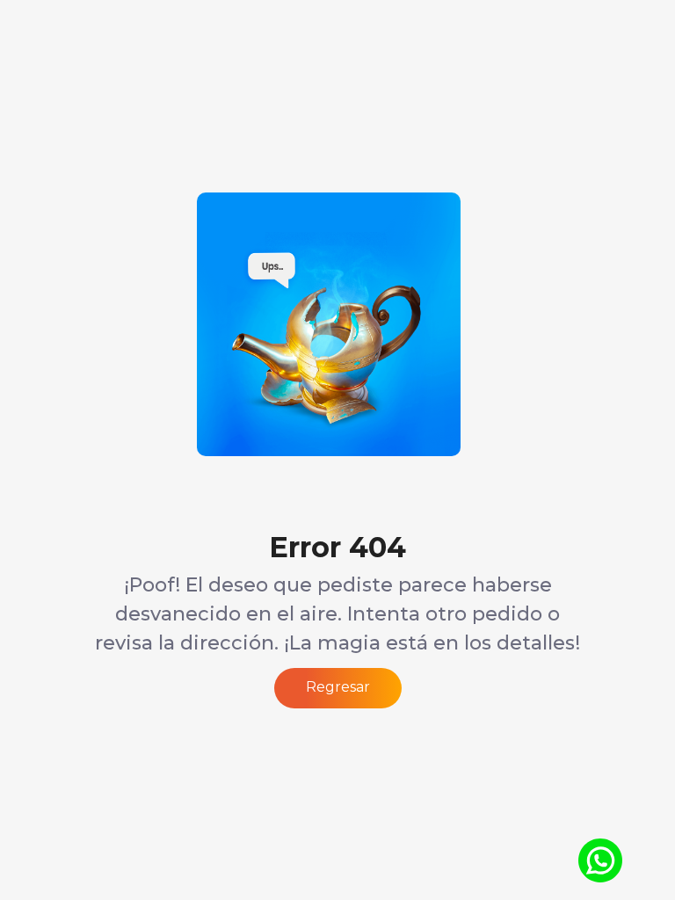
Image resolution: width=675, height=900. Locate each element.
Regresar (338, 687)
